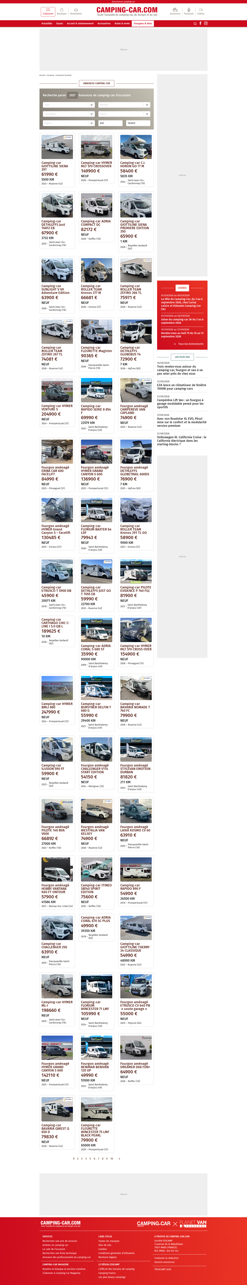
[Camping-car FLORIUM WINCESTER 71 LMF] (96, 986)
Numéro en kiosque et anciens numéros (64, 1269)
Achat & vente (122, 23)
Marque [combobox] (104, 104)
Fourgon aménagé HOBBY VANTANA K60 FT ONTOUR (55, 888)
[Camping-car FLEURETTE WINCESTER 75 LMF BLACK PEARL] (96, 1109)
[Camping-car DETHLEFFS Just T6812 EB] (57, 205)
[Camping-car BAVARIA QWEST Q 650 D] (57, 1109)
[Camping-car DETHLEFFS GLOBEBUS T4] (136, 332)
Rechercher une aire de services (60, 1241)
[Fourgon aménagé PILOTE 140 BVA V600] (57, 811)
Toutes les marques (108, 1241)
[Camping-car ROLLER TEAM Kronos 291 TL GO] (136, 510)
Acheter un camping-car (55, 1245)
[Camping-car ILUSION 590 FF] (57, 749)
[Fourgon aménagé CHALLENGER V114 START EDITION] (96, 749)
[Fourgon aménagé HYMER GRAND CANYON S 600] (96, 452)
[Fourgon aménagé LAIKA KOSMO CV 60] (136, 811)
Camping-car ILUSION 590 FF (53, 767)
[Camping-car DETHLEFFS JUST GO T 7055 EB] (96, 571)
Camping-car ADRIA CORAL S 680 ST (96, 647)
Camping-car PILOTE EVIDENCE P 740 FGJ (135, 589)
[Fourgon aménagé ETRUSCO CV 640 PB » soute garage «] (136, 986)
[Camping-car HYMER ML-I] (57, 986)
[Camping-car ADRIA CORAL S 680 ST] (96, 630)
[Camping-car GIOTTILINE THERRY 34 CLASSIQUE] (136, 928)
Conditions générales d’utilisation (116, 1253)
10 (111, 1158)
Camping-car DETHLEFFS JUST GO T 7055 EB (96, 590)
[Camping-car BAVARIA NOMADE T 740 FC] (136, 688)
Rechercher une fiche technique (60, 1253)
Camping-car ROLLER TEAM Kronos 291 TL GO (133, 529)
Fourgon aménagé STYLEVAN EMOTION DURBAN (135, 768)
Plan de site (104, 1245)
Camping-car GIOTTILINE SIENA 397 (55, 166)
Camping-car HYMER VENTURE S (57, 407)
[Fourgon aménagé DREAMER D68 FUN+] (136, 1048)
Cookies (102, 1249)
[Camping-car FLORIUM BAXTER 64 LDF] (96, 510)
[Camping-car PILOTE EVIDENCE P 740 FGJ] (136, 571)
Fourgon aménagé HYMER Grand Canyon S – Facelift (56, 529)
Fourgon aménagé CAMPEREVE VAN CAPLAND (134, 409)
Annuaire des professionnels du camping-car (67, 1257)
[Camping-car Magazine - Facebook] (200, 24)
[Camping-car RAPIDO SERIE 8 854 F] (96, 390)
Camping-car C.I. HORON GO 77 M (132, 164)
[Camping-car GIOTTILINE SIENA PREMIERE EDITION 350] (136, 205)
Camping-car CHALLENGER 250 (54, 945)
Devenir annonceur (164, 1262)
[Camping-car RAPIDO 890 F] (136, 869)
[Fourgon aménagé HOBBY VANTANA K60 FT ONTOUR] (57, 869)
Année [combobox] (103, 113)
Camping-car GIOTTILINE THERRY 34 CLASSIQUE (135, 947)
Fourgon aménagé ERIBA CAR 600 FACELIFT (55, 470)
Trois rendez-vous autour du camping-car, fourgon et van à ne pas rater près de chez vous (180, 370)
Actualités (47, 23)
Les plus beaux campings (112, 1277)
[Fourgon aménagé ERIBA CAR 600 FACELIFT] (57, 452)
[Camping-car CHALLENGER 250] (57, 928)
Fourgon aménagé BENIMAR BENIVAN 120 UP (95, 1067)
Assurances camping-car (123, 2)
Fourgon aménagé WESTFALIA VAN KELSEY (95, 830)
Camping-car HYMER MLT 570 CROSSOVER (96, 164)
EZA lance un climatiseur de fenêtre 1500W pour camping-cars (181, 387)
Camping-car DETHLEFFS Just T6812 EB (53, 224)
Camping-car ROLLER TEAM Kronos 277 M (91, 289)
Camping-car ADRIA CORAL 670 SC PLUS (96, 919)
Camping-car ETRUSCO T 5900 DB (56, 589)
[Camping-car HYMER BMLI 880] (57, 688)
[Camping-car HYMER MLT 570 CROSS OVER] (136, 630)
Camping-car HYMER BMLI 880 (57, 705)
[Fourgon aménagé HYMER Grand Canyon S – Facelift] (57, 510)
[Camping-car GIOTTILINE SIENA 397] (57, 147)
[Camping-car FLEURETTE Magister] (96, 332)
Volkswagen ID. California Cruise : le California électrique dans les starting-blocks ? (181, 440)
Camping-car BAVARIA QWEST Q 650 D (55, 1128)
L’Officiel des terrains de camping (116, 1269)
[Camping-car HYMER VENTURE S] (57, 390)
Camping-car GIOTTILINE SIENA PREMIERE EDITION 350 (134, 226)
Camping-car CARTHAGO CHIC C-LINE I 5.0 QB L (56, 622)
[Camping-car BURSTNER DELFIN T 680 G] (96, 688)
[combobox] (66, 105)
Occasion (50, 75)
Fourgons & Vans (143, 23)
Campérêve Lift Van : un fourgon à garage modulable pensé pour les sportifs (180, 403)
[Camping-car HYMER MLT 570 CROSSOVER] (96, 147)
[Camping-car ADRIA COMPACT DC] (96, 205)
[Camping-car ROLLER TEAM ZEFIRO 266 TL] (136, 270)
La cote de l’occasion (54, 1249)
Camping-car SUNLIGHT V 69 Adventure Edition (56, 289)
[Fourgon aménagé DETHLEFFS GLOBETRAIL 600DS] (136, 452)
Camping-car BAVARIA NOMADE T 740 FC (135, 707)
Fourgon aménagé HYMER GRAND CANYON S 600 (95, 470)
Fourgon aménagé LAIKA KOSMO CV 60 (135, 828)
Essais (59, 23)
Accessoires (104, 23)
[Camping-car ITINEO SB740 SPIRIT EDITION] (96, 869)
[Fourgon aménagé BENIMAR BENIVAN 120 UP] (96, 1048)
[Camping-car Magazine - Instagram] (206, 24)
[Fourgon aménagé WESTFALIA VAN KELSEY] (96, 811)
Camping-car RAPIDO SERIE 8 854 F (96, 409)
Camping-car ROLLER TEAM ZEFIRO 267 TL (52, 350)
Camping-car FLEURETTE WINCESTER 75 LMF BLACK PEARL (95, 1130)
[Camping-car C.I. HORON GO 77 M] (136, 147)
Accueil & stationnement (80, 23)
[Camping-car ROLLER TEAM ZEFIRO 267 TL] (57, 332)
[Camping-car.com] (127, 12)
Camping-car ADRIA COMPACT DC (96, 223)
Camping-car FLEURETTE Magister (96, 349)
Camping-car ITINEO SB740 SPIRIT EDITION (96, 888)
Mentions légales (107, 1257)
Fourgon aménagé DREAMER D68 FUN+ (135, 1065)
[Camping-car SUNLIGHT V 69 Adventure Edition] (57, 270)
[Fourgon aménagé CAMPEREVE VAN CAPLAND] (136, 390)
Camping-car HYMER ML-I (57, 1003)
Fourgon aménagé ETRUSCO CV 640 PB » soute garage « (135, 1005)
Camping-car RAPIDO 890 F (130, 887)
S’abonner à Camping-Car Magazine (61, 1273)
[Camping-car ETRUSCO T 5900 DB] (57, 571)
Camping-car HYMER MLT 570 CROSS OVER (136, 647)
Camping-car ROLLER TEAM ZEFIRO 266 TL (131, 289)
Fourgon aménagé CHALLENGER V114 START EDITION (95, 768)
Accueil (42, 75)
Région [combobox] (48, 123)
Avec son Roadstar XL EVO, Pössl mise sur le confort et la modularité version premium (182, 422)
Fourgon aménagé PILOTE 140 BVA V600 (55, 830)
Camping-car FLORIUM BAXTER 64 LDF (96, 529)
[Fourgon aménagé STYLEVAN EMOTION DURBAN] (136, 749)
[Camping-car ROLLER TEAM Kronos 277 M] (96, 270)
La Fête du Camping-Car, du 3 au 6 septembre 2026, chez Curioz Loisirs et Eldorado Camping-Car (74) (182, 304)
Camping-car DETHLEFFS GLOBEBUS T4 (130, 350)
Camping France (107, 1273)
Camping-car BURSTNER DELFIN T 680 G (96, 707)
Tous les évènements (190, 343)
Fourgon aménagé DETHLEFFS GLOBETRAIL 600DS (134, 470)
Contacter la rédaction (166, 1258)
